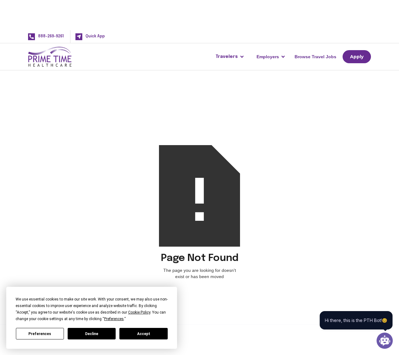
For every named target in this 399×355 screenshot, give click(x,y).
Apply (356, 56)
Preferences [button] (114, 319)
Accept (143, 334)
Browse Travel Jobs (315, 56)
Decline (91, 334)
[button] (229, 56)
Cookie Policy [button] (139, 312)
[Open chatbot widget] (385, 341)
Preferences (39, 334)
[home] (60, 56)
